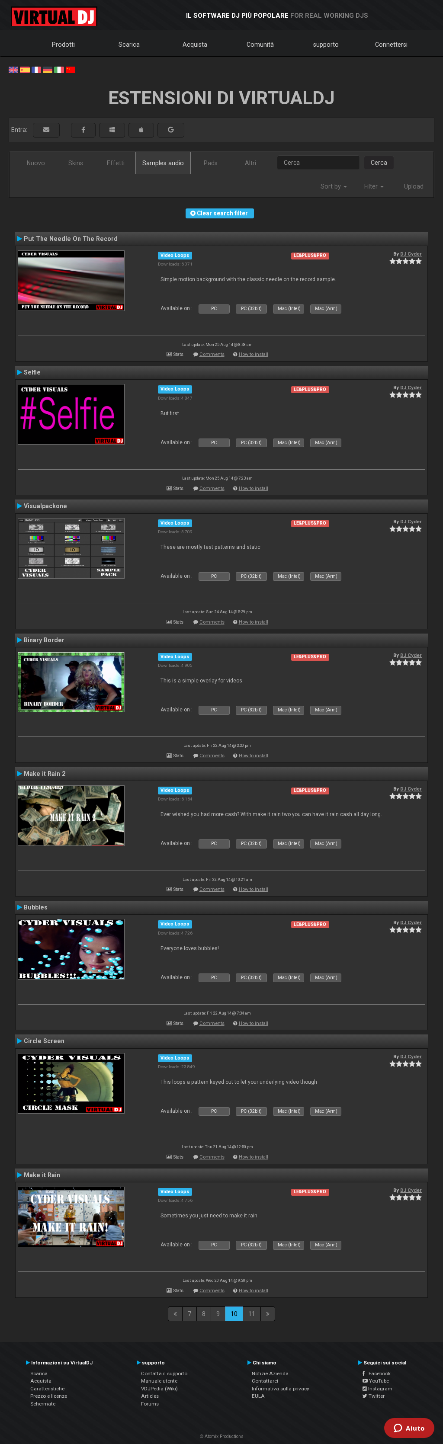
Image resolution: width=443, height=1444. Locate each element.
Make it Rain (42, 1175)
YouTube (378, 1381)
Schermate (42, 1404)
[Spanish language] (24, 69)
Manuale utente (159, 1381)
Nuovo (36, 163)
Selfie (32, 372)
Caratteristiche (47, 1389)
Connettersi (391, 44)
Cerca (379, 162)
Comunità (260, 44)
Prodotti (63, 44)
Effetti (116, 163)
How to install (253, 354)
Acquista (195, 44)
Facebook (378, 1373)
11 (251, 1313)
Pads (211, 163)
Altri (250, 163)
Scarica (129, 44)
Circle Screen (44, 1040)
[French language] (36, 69)
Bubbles (36, 907)
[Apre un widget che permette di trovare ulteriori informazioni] (409, 1429)
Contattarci (265, 1381)
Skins (75, 163)
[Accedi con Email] (46, 130)
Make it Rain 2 (44, 773)
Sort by (332, 186)
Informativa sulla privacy (280, 1389)
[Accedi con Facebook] (83, 130)
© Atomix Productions (222, 1436)
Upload (414, 186)
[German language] (47, 69)
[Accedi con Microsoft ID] (112, 130)
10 (234, 1313)
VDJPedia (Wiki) (159, 1389)
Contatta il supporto (164, 1373)
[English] (13, 69)
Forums (150, 1404)
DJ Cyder (411, 254)
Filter (371, 186)
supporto (326, 44)
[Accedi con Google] (170, 130)
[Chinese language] (70, 69)
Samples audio (163, 163)
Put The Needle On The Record (71, 238)
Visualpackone (45, 506)
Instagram (379, 1389)
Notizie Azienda (270, 1373)
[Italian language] (59, 69)
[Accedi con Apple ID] (141, 130)
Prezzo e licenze (48, 1396)
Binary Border (44, 640)
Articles (150, 1396)
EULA (258, 1396)
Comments (212, 354)
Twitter (376, 1396)
